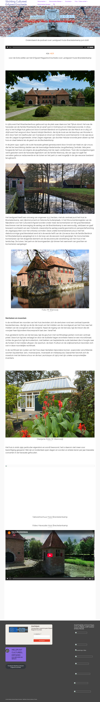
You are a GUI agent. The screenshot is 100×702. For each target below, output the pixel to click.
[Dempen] (88, 47)
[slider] (91, 47)
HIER (52, 53)
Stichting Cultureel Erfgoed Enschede (16, 3)
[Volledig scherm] (92, 578)
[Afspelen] (7, 47)
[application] (50, 47)
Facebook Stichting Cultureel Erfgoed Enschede (16, 666)
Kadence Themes (34, 699)
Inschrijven (42, 640)
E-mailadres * (37, 634)
